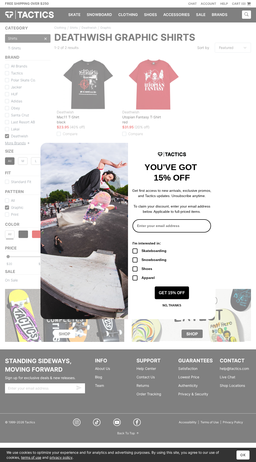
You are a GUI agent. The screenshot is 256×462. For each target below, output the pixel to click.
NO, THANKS (171, 305)
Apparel (148, 278)
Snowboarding (154, 260)
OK (243, 455)
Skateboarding (154, 251)
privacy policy (61, 457)
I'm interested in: (146, 243)
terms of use (31, 457)
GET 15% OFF (172, 293)
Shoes (147, 269)
